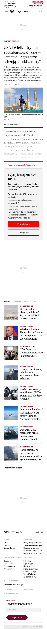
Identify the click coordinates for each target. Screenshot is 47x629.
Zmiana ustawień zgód (33, 545)
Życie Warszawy (30, 577)
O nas (6, 543)
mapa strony (9, 589)
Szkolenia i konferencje (13, 585)
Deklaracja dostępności (33, 553)
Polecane (17, 301)
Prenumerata (9, 566)
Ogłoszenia (8, 564)
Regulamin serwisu (31, 548)
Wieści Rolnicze (30, 574)
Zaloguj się (23, 232)
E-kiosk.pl (27, 561)
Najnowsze (27, 301)
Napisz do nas (9, 548)
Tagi (35, 301)
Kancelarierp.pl (30, 572)
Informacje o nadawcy (33, 551)
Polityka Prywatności (32, 543)
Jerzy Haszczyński (12, 125)
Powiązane (7, 301)
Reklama (7, 561)
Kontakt (7, 545)
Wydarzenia (22, 11)
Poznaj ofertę (23, 224)
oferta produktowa (11, 593)
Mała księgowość (31, 569)
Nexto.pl (27, 566)
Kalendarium (29, 589)
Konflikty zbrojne (11, 41)
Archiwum (8, 569)
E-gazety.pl (28, 564)
